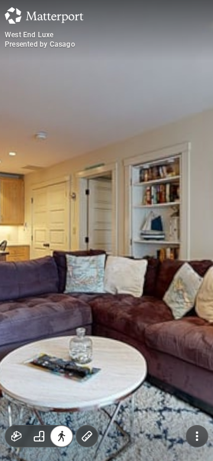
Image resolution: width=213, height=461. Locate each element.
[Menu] (197, 436)
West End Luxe (29, 35)
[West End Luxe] (106, 230)
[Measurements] (87, 436)
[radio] (16, 436)
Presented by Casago (40, 44)
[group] (39, 436)
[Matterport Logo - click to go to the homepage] (44, 15)
